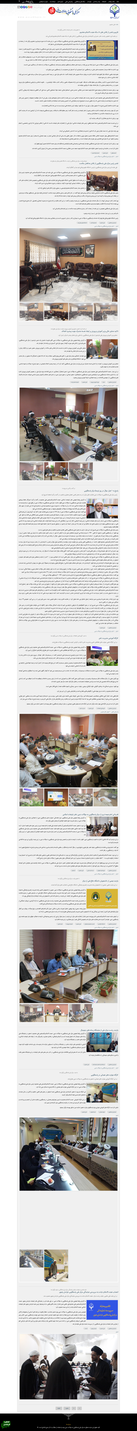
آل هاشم (73, 870)
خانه (118, 2)
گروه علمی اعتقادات (101, 708)
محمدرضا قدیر (93, 223)
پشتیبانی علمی (69, 2)
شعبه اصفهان (93, 1112)
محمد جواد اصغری (95, 153)
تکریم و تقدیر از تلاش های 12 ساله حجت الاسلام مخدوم (99, 32)
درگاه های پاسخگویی (80, 2)
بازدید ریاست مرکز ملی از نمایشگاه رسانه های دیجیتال (99, 1030)
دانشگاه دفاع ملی (101, 924)
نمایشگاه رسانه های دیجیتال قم (99, 1065)
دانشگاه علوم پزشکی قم (82, 223)
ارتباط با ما (52, 2)
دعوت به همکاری (43, 2)
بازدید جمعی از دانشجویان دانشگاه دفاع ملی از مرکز (100, 881)
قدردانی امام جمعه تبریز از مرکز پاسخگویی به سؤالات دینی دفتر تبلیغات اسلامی (90, 814)
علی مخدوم (105, 153)
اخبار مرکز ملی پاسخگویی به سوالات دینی (104, 156)
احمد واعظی (113, 153)
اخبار (117, 156)
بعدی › (66, 1408)
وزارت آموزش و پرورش (95, 382)
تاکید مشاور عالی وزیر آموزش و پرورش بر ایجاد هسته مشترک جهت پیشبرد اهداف (90, 331)
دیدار (104, 382)
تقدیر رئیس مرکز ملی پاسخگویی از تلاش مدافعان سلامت (98, 163)
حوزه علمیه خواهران (101, 870)
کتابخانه (104, 2)
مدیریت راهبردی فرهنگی (89, 924)
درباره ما (68, 1424)
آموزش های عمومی (105, 712)
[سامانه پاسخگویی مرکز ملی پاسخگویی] (6, 1429)
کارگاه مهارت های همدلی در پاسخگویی (104, 1075)
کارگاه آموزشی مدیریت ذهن (108, 638)
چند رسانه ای (96, 2)
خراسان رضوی (93, 1329)
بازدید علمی (60, 924)
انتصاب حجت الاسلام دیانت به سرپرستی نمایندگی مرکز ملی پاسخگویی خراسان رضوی (88, 1292)
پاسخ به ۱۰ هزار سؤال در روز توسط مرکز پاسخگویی (101, 490)
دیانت (86, 1329)
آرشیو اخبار (60, 2)
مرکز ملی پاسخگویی (112, 223)
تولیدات (89, 2)
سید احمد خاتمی (90, 870)
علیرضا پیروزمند (69, 924)
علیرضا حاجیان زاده (75, 382)
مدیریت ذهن (82, 708)
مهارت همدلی (102, 1112)
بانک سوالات (111, 2)
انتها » (59, 1408)
